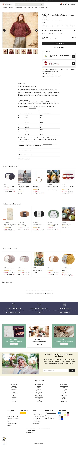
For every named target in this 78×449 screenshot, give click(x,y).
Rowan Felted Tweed (34, 101)
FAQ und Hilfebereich (37, 418)
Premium (30, 7)
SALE (47, 7)
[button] (10, 188)
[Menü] (6, 437)
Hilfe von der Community (25, 155)
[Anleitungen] (39, 331)
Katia (64, 397)
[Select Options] (73, 56)
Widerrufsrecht (36, 423)
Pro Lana (14, 397)
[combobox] (29, 4)
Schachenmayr (14, 389)
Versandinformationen (24, 151)
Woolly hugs (64, 389)
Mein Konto (9, 425)
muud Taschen (14, 394)
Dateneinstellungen (37, 421)
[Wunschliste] (66, 4)
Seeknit (64, 400)
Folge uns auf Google (11, 423)
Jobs (8, 414)
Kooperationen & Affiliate (12, 416)
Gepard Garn (39, 401)
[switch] (4, 444)
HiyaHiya (14, 401)
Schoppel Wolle (39, 397)
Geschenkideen (29, 432)
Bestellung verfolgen (37, 414)
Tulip (14, 398)
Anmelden (72, 370)
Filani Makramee (39, 384)
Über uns (9, 413)
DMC (14, 392)
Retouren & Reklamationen (39, 416)
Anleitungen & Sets (20, 7)
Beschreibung (21, 83)
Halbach (39, 394)
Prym (64, 387)
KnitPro (14, 395)
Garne (5, 7)
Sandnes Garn (14, 384)
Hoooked (39, 386)
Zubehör (11, 7)
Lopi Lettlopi (51, 61)
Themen (41, 7)
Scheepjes (39, 400)
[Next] (36, 30)
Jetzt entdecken (14, 344)
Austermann (39, 390)
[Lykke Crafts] (14, 331)
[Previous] (4, 30)
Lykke (64, 394)
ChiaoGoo (64, 392)
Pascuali (64, 398)
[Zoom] (20, 30)
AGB (8, 421)
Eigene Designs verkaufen (12, 418)
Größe (44, 23)
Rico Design (39, 392)
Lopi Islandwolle (64, 386)
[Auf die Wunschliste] (16, 172)
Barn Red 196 (32, 108)
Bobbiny (14, 386)
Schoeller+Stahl (64, 384)
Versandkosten (36, 413)
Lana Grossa (14, 387)
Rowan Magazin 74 (47, 144)
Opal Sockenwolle (39, 395)
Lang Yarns (14, 390)
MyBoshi (39, 398)
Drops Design (64, 395)
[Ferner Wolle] (64, 331)
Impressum (9, 420)
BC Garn (14, 400)
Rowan (44, 13)
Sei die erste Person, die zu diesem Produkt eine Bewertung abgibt (39, 293)
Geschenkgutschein (30, 430)
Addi (64, 390)
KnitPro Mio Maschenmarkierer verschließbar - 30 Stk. (60, 55)
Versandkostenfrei (55, 20)
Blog (36, 7)
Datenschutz (35, 420)
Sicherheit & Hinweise (24, 159)
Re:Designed (64, 401)
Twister (39, 389)
